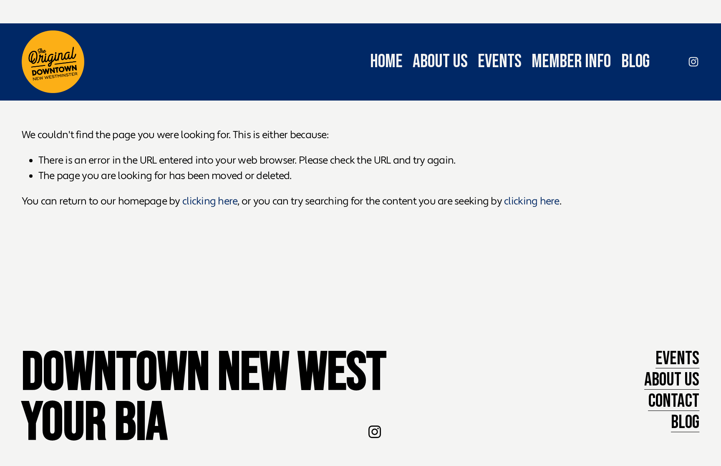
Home (386, 61)
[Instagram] (693, 62)
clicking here (210, 201)
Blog (635, 61)
